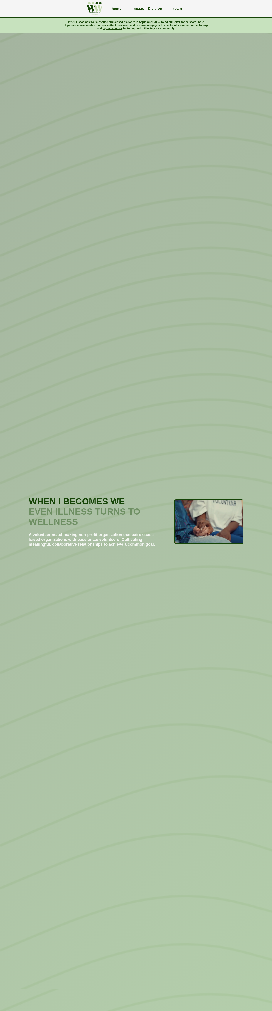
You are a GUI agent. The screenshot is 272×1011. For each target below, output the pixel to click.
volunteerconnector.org (192, 25)
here (201, 22)
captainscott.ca (112, 28)
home (116, 8)
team (177, 8)
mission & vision (147, 8)
